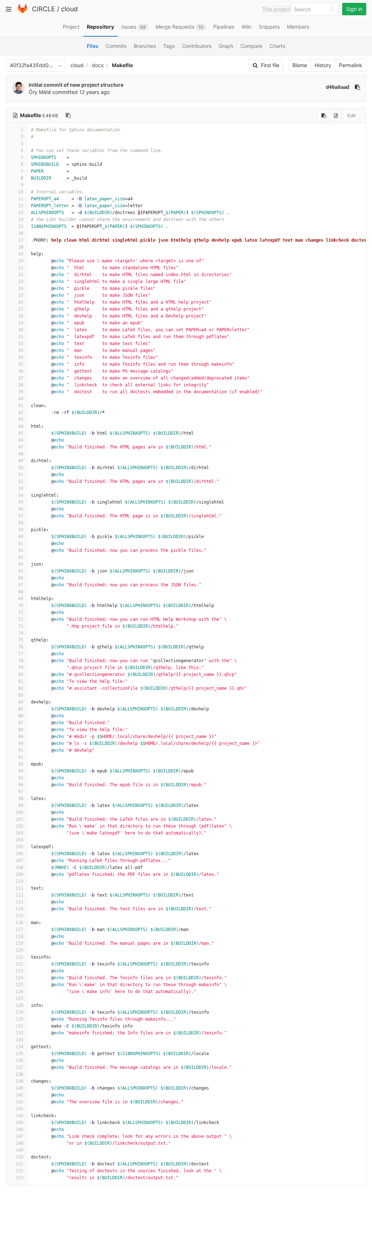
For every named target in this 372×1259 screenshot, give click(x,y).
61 (20, 543)
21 (20, 267)
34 (20, 357)
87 (20, 722)
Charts (277, 46)
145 (19, 1122)
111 (19, 888)
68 (20, 591)
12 (20, 205)
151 (19, 1163)
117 (19, 929)
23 (20, 281)
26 (20, 302)
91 (20, 750)
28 (20, 316)
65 (20, 571)
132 (19, 1033)
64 (20, 564)
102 (19, 826)
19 (20, 254)
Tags (169, 46)
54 (20, 495)
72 (20, 619)
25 (20, 295)
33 (20, 350)
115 (19, 915)
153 (19, 1177)
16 (20, 233)
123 (19, 970)
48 (20, 453)
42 (20, 412)
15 (20, 226)
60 (20, 536)
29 (20, 322)
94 (20, 771)
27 (20, 309)
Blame (299, 65)
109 (19, 874)
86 (20, 715)
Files (92, 46)
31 (20, 336)
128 (19, 1005)
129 (19, 1012)
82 (20, 688)
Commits (116, 46)
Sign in (354, 9)
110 (19, 881)
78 (20, 660)
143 (19, 1108)
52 (20, 481)
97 (20, 791)
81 (20, 681)
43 (20, 419)
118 (19, 936)
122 (19, 964)
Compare (251, 46)
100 (19, 812)
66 (20, 578)
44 (20, 426)
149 (19, 1150)
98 (20, 798)
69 (20, 598)
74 (20, 633)
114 (19, 908)
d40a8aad (337, 87)
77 (20, 653)
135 (19, 1053)
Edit (351, 115)
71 (20, 612)
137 (19, 1067)
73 (20, 626)
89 (20, 736)
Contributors (196, 46)
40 (20, 398)
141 (19, 1095)
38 (20, 384)
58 (20, 522)
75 (20, 640)
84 (20, 702)
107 (19, 860)
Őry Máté (40, 92)
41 (20, 405)
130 (19, 1019)
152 (19, 1170)
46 (20, 440)
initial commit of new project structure (76, 85)
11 (20, 198)
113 (19, 902)
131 (19, 1026)
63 (20, 557)
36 (20, 371)
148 (19, 1143)
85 (20, 708)
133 (19, 1039)
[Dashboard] (22, 12)
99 (20, 805)
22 (20, 274)
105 (19, 846)
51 (20, 474)
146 (19, 1129)
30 (20, 329)
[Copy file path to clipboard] (68, 115)
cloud (69, 9)
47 (20, 447)
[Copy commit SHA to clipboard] (357, 87)
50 (20, 467)
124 (19, 977)
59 (20, 529)
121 (19, 957)
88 (20, 729)
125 (19, 984)
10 (20, 191)
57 (20, 515)
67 (20, 584)
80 (20, 674)
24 (20, 288)
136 (19, 1060)
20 (20, 260)
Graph (226, 46)
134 (19, 1046)
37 (20, 378)
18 (20, 247)
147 (19, 1136)
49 (20, 460)
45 (20, 433)
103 (19, 833)
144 (19, 1115)
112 (19, 895)
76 (20, 646)
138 (19, 1074)
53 (20, 488)
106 (19, 853)
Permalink (350, 65)
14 (20, 219)
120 (19, 950)
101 (19, 819)
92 (20, 757)
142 (19, 1101)
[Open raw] (336, 115)
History (323, 65)
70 (20, 605)
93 (20, 764)
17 (20, 240)
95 (20, 777)
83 (20, 695)
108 (19, 867)
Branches (145, 46)
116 (19, 922)
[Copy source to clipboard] (324, 115)
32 (20, 343)
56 (20, 509)
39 (20, 391)
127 (19, 998)
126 (19, 991)
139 (19, 1081)
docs (98, 65)
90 (20, 743)
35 (20, 364)
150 (19, 1157)
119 (19, 943)
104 (19, 839)
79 (20, 667)
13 (20, 212)
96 (20, 784)
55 (20, 502)
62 (20, 550)
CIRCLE (43, 9)
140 (19, 1088)
